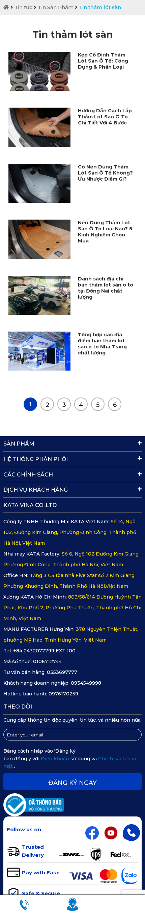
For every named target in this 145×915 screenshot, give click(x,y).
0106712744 (47, 661)
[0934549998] (131, 832)
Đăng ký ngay (72, 783)
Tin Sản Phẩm (56, 7)
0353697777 (62, 672)
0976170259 (63, 694)
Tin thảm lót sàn (100, 7)
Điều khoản (55, 759)
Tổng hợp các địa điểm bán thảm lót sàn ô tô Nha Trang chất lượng (102, 344)
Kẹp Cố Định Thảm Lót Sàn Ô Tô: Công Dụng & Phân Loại (103, 61)
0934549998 (86, 683)
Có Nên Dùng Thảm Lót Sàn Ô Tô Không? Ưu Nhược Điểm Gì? (105, 173)
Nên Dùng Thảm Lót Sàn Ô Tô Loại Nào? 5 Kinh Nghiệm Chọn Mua (105, 232)
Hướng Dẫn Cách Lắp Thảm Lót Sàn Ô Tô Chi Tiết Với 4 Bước (105, 117)
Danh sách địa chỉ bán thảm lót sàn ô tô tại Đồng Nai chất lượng (105, 288)
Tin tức (23, 7)
